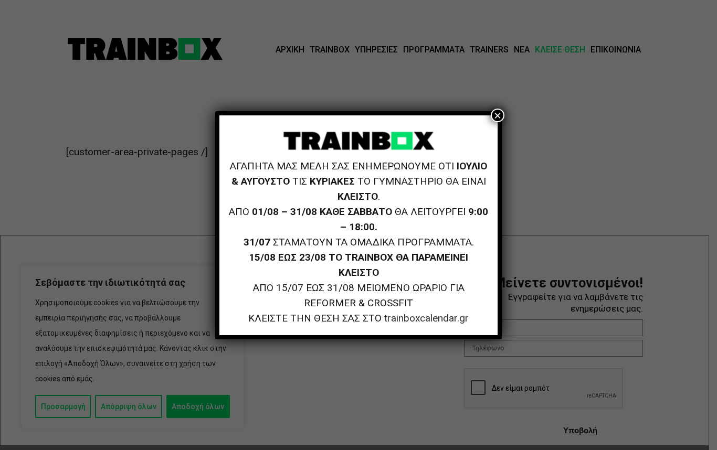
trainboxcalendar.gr (426, 318)
